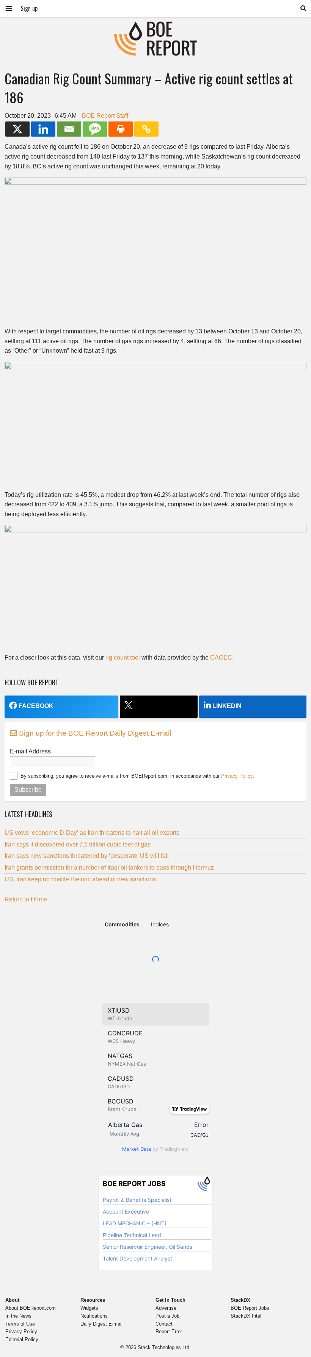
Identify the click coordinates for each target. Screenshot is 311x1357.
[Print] (120, 129)
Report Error (169, 1331)
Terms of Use (20, 1324)
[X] (17, 129)
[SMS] (95, 129)
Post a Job (167, 1316)
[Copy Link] (146, 129)
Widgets (89, 1308)
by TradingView (155, 1149)
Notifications (94, 1316)
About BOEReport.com (30, 1308)
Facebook (36, 706)
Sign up (29, 8)
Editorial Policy (21, 1339)
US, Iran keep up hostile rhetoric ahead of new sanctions (80, 879)
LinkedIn (227, 706)
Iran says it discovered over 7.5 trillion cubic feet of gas (78, 844)
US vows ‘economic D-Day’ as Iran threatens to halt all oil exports (92, 832)
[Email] (69, 129)
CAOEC (221, 657)
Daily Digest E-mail (101, 1324)
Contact (164, 1324)
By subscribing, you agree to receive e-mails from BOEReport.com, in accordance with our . (137, 776)
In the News (18, 1316)
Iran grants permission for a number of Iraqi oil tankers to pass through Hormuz (109, 867)
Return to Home (26, 899)
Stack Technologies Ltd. (164, 1347)
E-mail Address (30, 751)
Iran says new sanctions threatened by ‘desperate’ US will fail (87, 856)
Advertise (166, 1308)
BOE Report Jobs (250, 1308)
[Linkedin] (43, 129)
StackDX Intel (246, 1316)
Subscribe (28, 789)
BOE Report (155, 26)
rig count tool (122, 657)
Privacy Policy (237, 776)
